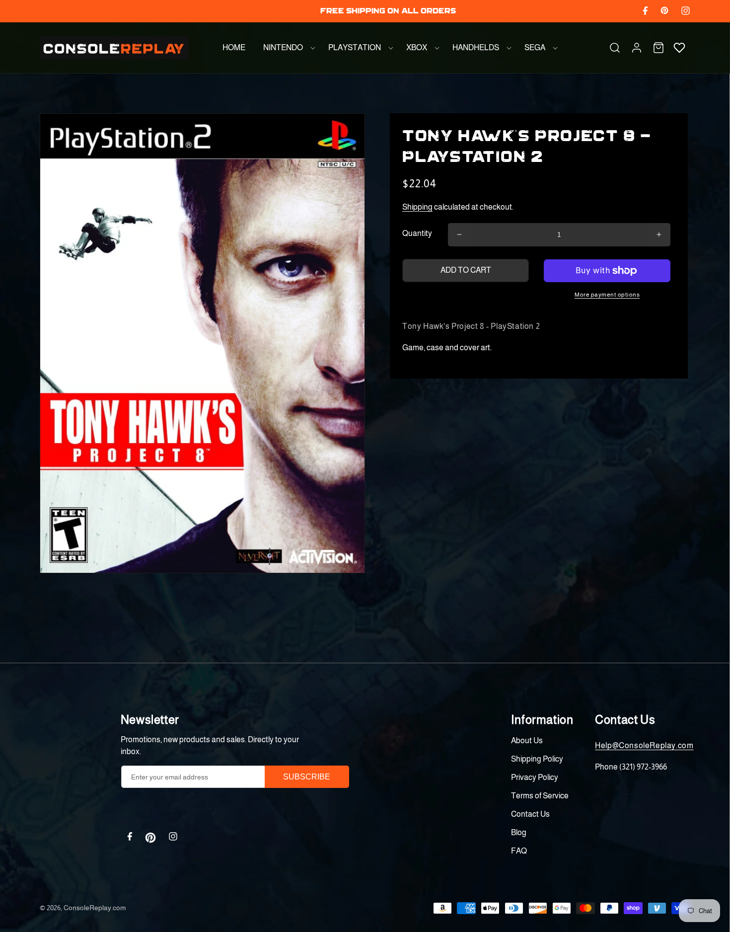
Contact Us (530, 814)
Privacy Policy (534, 777)
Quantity (417, 233)
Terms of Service (540, 795)
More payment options (607, 294)
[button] (286, 48)
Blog (518, 832)
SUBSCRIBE (306, 777)
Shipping (417, 207)
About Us (527, 740)
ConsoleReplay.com (95, 908)
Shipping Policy (537, 759)
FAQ (519, 851)
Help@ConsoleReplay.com (644, 745)
